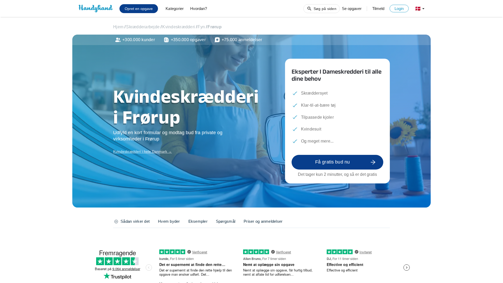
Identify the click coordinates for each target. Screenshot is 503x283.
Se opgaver (352, 8)
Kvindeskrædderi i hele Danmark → (142, 151)
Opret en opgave (139, 9)
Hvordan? (198, 8)
